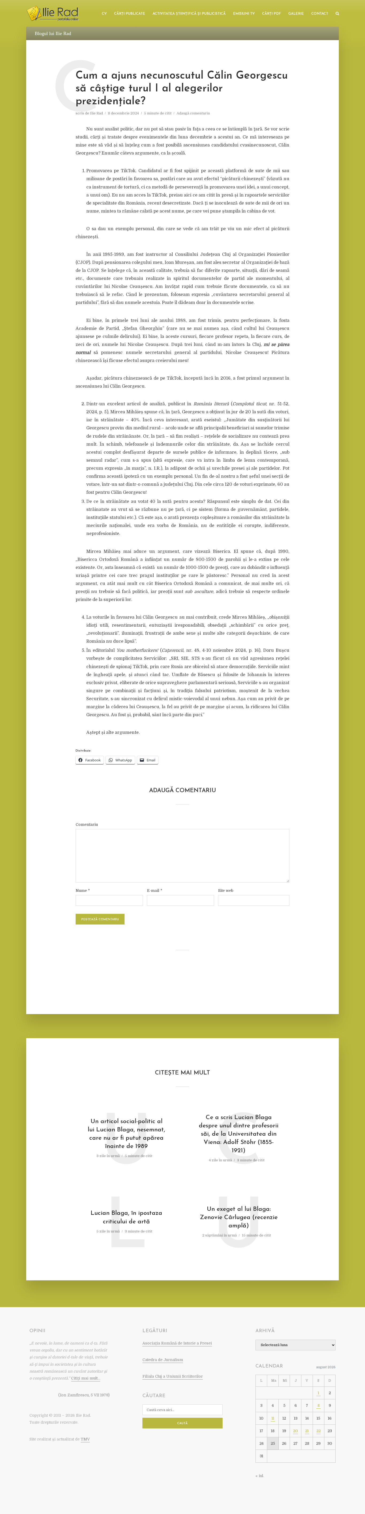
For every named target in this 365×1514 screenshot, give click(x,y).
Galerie (296, 14)
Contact (319, 14)
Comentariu (87, 824)
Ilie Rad (96, 113)
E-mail (154, 890)
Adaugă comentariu (193, 113)
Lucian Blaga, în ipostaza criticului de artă (126, 1217)
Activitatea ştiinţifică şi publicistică (189, 14)
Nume (83, 890)
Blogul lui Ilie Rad (53, 33)
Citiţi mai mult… (85, 1378)
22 (318, 1431)
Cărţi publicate (129, 14)
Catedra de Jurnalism (162, 1360)
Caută (182, 1423)
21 (307, 1431)
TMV (85, 1439)
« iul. (259, 1476)
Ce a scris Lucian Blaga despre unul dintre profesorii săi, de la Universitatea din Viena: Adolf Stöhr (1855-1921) (238, 1134)
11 (272, 1418)
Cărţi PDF (271, 14)
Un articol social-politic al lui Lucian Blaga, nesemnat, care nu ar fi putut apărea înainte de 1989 (126, 1134)
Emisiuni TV (244, 14)
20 (295, 1431)
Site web (225, 890)
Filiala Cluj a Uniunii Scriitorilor (172, 1376)
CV (104, 14)
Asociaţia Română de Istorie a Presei (177, 1343)
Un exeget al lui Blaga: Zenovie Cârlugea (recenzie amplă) (239, 1217)
